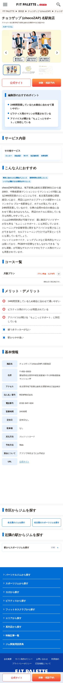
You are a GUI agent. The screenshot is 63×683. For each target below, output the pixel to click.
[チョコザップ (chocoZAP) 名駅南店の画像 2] (28, 70)
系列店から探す (13, 626)
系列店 (21, 11)
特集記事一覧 (12, 635)
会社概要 (8, 659)
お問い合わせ (42, 659)
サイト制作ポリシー (24, 659)
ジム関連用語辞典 (15, 644)
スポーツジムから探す (17, 583)
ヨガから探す (12, 592)
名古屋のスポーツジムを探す (46, 522)
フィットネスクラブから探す (20, 609)
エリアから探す (13, 618)
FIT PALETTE (8, 11)
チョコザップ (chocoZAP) (39, 11)
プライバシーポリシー (22, 663)
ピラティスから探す (16, 600)
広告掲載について (43, 663)
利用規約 (55, 659)
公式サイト (16, 82)
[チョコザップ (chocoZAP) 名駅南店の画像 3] (45, 70)
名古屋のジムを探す (16, 522)
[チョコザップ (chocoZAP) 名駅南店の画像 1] (12, 70)
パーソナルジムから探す (18, 574)
